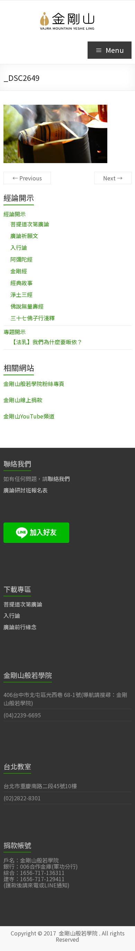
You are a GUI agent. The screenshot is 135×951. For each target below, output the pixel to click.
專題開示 (14, 332)
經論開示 (14, 214)
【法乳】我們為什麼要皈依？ (46, 342)
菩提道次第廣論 (29, 224)
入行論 (18, 247)
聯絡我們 (59, 478)
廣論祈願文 (24, 236)
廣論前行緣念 (20, 627)
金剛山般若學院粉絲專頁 (33, 383)
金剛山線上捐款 (22, 400)
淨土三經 (21, 294)
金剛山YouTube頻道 (28, 416)
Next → (113, 178)
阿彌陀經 (21, 259)
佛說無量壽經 (27, 306)
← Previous (27, 178)
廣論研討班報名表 (25, 490)
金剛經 (18, 271)
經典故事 (21, 283)
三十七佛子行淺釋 (32, 318)
